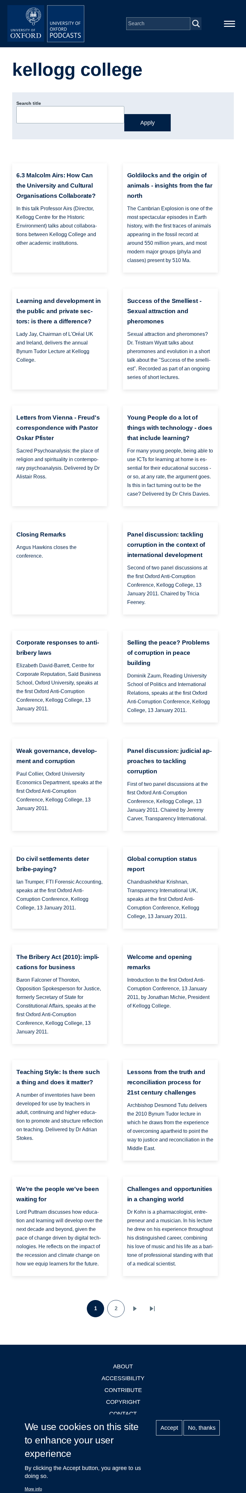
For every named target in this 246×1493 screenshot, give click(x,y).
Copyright (123, 1402)
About (123, 1366)
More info (33, 1489)
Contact (123, 1414)
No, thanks (202, 1428)
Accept (169, 1428)
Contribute (123, 1390)
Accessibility (123, 1378)
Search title (28, 103)
